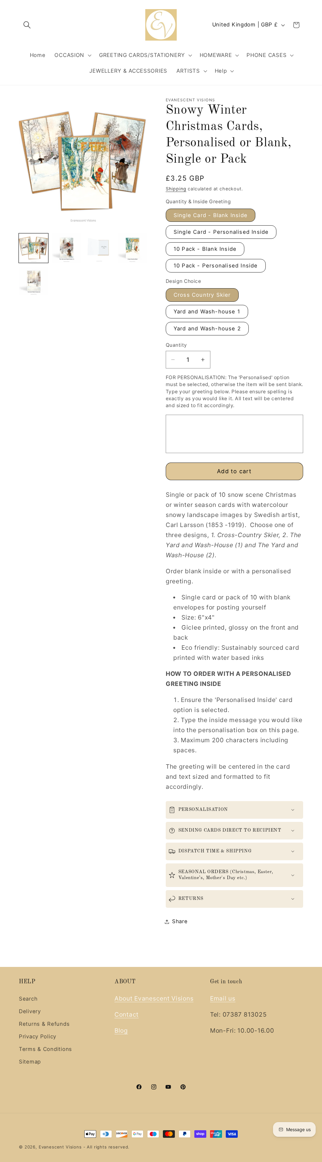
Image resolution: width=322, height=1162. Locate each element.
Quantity (176, 345)
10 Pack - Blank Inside (205, 249)
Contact (126, 1014)
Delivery (30, 1011)
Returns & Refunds (44, 1024)
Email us (223, 998)
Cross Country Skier (202, 295)
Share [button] (180, 921)
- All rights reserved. (106, 1146)
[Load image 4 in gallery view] (132, 248)
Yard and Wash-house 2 (207, 328)
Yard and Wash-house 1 (207, 311)
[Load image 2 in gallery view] (66, 248)
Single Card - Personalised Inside (221, 232)
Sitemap (30, 1061)
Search (28, 999)
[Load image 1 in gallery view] (33, 248)
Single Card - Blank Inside (210, 215)
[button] (27, 25)
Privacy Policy (37, 1036)
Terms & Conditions (45, 1049)
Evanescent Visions (60, 1146)
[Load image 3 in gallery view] (99, 248)
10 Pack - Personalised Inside (216, 265)
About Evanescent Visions (153, 998)
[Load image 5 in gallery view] (33, 281)
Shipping (176, 188)
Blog (121, 1030)
